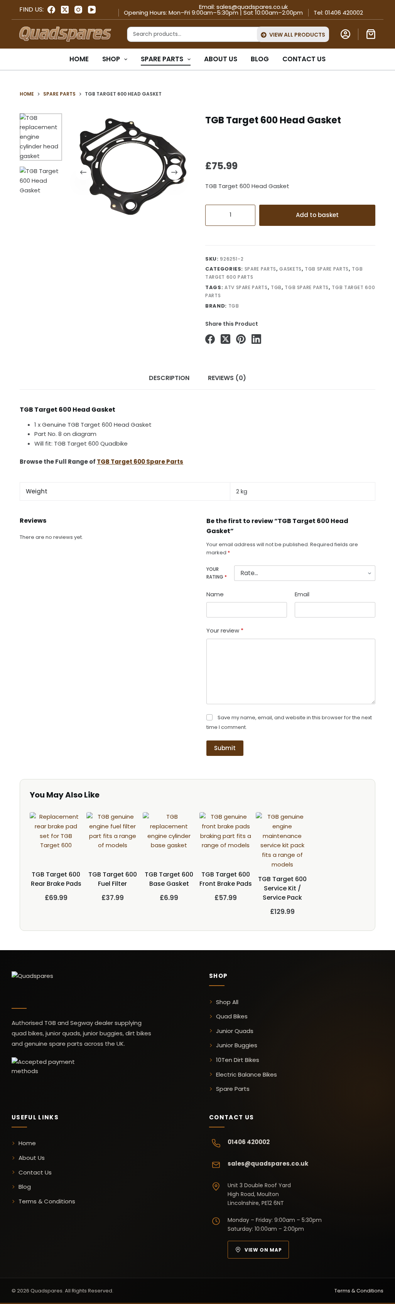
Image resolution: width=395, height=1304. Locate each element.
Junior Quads (234, 1031)
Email (302, 594)
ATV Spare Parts (246, 287)
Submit (225, 748)
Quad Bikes (232, 1016)
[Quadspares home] (64, 985)
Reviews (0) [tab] (227, 378)
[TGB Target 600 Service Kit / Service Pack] (282, 841)
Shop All (227, 1002)
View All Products (297, 35)
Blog (260, 59)
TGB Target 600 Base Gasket (169, 879)
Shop (111, 59)
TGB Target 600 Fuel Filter (112, 879)
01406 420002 (249, 1142)
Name (215, 594)
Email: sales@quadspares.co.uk (243, 7)
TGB (276, 287)
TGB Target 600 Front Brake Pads (225, 879)
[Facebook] (51, 9)
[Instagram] (78, 9)
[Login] (345, 34)
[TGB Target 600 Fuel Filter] (112, 838)
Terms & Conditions (47, 1201)
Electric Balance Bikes (246, 1074)
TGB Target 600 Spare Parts (140, 462)
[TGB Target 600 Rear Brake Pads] (56, 838)
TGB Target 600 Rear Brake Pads (56, 879)
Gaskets (290, 269)
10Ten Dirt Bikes (237, 1060)
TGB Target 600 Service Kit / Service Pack (282, 888)
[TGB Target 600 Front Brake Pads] (225, 838)
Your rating (216, 573)
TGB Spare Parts (327, 269)
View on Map (263, 1250)
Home (79, 59)
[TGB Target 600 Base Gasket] (169, 838)
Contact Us (304, 59)
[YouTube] (92, 9)
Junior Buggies (236, 1045)
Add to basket (317, 215)
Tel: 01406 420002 (338, 12)
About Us (220, 59)
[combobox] (190, 34)
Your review (224, 630)
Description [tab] (169, 378)
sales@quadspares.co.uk (268, 1163)
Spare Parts (162, 59)
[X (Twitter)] (65, 9)
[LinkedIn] (256, 339)
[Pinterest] (241, 339)
